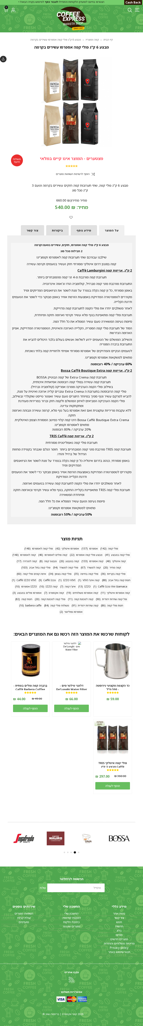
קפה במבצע (72, 561)
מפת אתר (119, 913)
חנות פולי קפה (115, 605)
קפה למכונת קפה (83, 599)
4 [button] (68, 852)
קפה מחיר (115, 567)
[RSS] (71, 980)
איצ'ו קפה (70, 586)
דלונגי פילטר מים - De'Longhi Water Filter (71, 687)
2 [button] (75, 852)
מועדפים (24, 922)
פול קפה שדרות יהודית (114, 599)
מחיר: (82, 207)
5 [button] (64, 852)
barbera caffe (33, 605)
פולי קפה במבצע (120, 555)
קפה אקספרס (56, 592)
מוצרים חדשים (119, 939)
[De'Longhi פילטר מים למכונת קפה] (71, 661)
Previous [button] (135, 837)
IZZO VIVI (69, 580)
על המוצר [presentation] (112, 230)
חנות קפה (26, 599)
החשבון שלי (71, 913)
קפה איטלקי (119, 561)
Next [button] (7, 837)
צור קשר (119, 918)
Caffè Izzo (49, 580)
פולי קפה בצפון (63, 574)
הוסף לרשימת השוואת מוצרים (73, 174)
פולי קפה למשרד (68, 567)
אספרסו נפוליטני (73, 611)
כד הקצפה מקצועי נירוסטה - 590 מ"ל (113, 687)
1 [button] (78, 852)
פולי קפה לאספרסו (42, 548)
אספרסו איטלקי (70, 548)
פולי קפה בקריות (116, 574)
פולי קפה (113, 548)
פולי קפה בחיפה (89, 574)
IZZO (87, 586)
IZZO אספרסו (29, 586)
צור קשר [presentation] (32, 230)
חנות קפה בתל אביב (119, 580)
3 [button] (71, 852)
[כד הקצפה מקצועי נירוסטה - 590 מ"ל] (112, 661)
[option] (119, 838)
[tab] (111, 230)
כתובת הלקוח (71, 922)
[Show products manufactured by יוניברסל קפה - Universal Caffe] (87, 838)
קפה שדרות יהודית (88, 605)
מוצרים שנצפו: (71, 926)
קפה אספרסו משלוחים (85, 592)
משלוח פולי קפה (59, 605)
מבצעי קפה (50, 561)
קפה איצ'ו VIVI (91, 580)
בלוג (119, 930)
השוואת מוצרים (24, 913)
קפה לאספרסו (28, 555)
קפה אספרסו (96, 561)
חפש (119, 922)
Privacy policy (119, 948)
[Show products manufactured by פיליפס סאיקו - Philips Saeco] (119, 838)
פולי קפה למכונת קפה (53, 599)
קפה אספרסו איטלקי (118, 592)
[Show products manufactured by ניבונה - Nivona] (55, 838)
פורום (119, 935)
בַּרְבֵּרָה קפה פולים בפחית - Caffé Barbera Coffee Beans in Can (30, 689)
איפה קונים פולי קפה (34, 574)
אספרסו (93, 548)
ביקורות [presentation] (57, 230)
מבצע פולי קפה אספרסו (89, 555)
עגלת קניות (24, 918)
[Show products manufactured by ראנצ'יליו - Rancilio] (23, 838)
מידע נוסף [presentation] (84, 230)
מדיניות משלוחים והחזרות (119, 943)
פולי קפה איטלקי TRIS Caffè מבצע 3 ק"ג (112, 764)
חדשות (119, 926)
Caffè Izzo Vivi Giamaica (112, 586)
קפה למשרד (94, 567)
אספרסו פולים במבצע (29, 592)
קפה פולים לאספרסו (56, 555)
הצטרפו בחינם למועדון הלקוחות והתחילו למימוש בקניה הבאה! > (61, 2)
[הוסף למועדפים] (71, 217)
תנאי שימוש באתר (119, 952)
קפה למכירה (30, 561)
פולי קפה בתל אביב (39, 567)
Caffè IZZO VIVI (26, 580)
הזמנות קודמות (71, 918)
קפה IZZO (52, 586)
